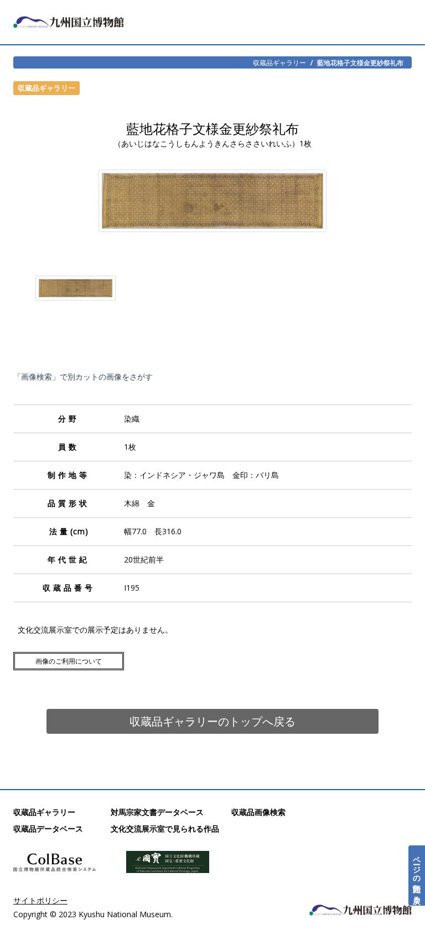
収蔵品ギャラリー (279, 62)
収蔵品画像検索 (258, 812)
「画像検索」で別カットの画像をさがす (83, 376)
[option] (75, 291)
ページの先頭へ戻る (417, 875)
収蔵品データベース (48, 828)
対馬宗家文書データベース (157, 812)
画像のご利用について (68, 661)
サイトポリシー (40, 900)
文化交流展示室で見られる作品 (165, 828)
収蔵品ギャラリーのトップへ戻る (212, 721)
